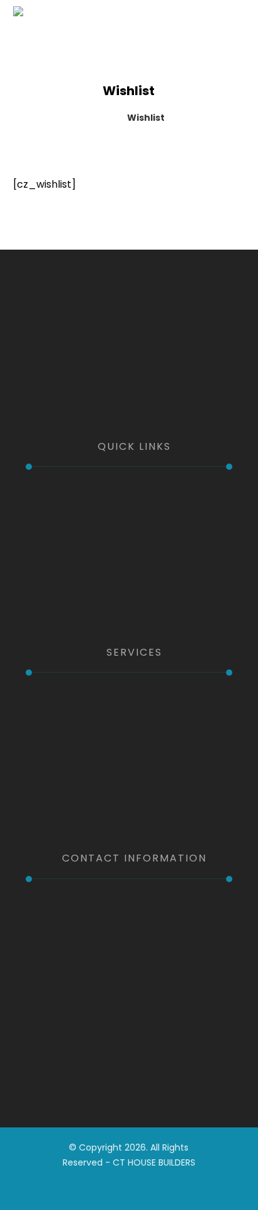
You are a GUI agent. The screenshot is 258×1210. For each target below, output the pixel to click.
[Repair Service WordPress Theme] (75, 27)
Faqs (51, 581)
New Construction (82, 769)
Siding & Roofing (77, 804)
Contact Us (67, 599)
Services (59, 546)
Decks (54, 752)
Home (54, 494)
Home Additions (77, 734)
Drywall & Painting (80, 787)
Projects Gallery (76, 564)
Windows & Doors (80, 717)
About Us (61, 511)
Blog (50, 529)
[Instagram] (119, 399)
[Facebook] (100, 399)
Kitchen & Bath (74, 699)
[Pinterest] (138, 399)
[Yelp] (157, 399)
